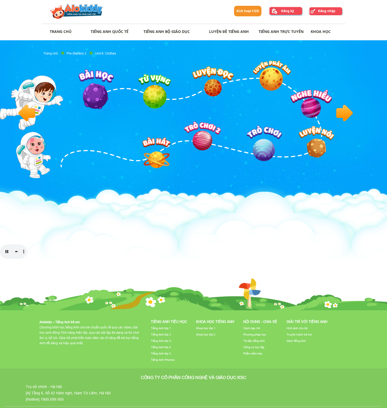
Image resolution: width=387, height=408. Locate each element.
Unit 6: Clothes (105, 53)
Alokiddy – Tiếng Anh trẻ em (59, 322)
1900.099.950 (52, 399)
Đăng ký (287, 11)
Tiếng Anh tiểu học (169, 321)
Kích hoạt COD (247, 11)
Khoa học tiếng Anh (215, 321)
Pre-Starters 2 (76, 53)
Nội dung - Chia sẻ (260, 321)
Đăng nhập (326, 11)
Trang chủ (50, 53)
